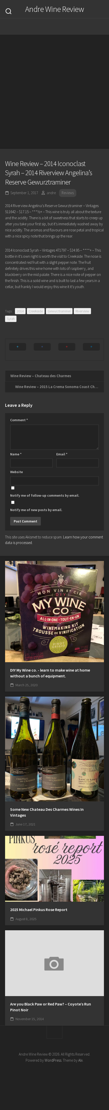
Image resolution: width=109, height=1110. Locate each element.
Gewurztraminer (59, 311)
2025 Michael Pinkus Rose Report (38, 909)
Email (61, 454)
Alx (80, 1060)
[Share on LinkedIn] (91, 349)
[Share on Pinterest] (67, 349)
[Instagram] (39, 26)
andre (51, 192)
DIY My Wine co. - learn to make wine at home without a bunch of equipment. (50, 673)
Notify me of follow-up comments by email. (44, 495)
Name (16, 454)
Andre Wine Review (54, 9)
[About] (49, 26)
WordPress (53, 1060)
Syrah (11, 318)
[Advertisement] (54, 91)
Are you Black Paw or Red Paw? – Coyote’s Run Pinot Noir (50, 1006)
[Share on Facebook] (42, 349)
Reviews (68, 192)
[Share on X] (17, 349)
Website (16, 472)
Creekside (36, 311)
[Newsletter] (60, 26)
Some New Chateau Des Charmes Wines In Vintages (47, 812)
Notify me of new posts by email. (36, 510)
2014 (20, 311)
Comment (19, 420)
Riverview (82, 311)
